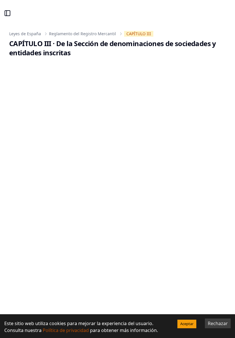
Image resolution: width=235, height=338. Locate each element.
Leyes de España (25, 33)
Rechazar (218, 323)
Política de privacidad (66, 330)
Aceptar (186, 323)
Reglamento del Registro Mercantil (82, 33)
